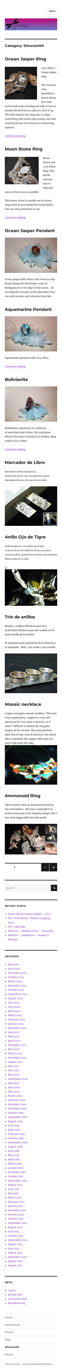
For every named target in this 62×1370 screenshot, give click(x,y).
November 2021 (17, 1057)
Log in (11, 1290)
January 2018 (15, 1167)
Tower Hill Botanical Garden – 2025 (29, 913)
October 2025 (16, 977)
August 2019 (15, 1121)
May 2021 (13, 1074)
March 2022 (15, 1053)
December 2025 (17, 972)
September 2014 (17, 1239)
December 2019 (17, 1104)
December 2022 (17, 1044)
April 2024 (14, 1011)
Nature (9, 1354)
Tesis (8, 1339)
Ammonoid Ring (22, 795)
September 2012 (17, 1256)
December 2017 (17, 1172)
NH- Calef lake (16, 926)
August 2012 (15, 1261)
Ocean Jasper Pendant (30, 230)
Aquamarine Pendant (28, 309)
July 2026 (13, 964)
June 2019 (14, 1125)
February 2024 (16, 1019)
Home (8, 1317)
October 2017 (15, 1176)
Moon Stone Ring (24, 149)
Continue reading (15, 135)
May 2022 (14, 1049)
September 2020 (18, 1078)
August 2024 (15, 998)
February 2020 (16, 1100)
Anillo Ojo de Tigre (25, 536)
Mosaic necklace (23, 704)
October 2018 (15, 1138)
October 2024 (16, 989)
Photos (9, 1332)
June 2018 (13, 1150)
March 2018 (15, 1163)
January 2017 (15, 1206)
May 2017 (13, 1193)
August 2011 (15, 1265)
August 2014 (15, 1244)
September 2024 (18, 994)
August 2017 (15, 1184)
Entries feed (15, 1294)
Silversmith (12, 1347)
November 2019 (17, 1108)
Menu (52, 11)
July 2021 (13, 1066)
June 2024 (14, 1006)
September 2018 (17, 1142)
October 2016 (16, 1214)
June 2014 (13, 1248)
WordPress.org (16, 1303)
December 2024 (17, 985)
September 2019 (17, 1117)
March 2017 (15, 1197)
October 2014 (15, 1235)
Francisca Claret (12, 1364)
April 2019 (14, 1129)
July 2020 (13, 1083)
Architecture (12, 1324)
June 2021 (13, 1070)
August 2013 (15, 1252)
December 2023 (17, 1027)
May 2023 (13, 1036)
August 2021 (15, 1061)
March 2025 (15, 981)
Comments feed (17, 1298)
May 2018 (13, 1155)
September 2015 (17, 1222)
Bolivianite (16, 379)
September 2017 (17, 1180)
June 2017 (13, 1189)
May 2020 (14, 1091)
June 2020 (14, 1087)
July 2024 (13, 1002)
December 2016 (17, 1210)
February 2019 (16, 1133)
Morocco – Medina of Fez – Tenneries (30, 930)
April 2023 (14, 1040)
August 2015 (15, 1227)
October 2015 (15, 1218)
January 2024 (16, 1023)
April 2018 (14, 1159)
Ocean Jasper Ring (25, 58)
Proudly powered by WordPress (38, 1364)
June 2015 (13, 1231)
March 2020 (15, 1095)
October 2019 (16, 1112)
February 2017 (16, 1201)
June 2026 (14, 968)
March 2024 (15, 1015)
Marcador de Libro (25, 462)
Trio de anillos (20, 616)
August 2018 (15, 1146)
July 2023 (13, 1032)
